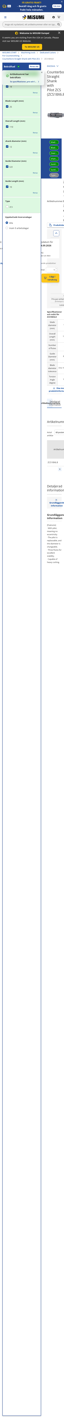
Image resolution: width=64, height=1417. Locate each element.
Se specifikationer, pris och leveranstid (23, 81)
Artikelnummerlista (49, 403)
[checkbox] (22, 86)
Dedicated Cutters (48, 52)
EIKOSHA (51, 66)
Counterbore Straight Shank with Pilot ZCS (21, 58)
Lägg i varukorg (52, 278)
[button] (57, 6)
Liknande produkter (46, 263)
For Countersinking (10, 55)
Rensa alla (34, 66)
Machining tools (28, 52)
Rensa (35, 92)
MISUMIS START (9, 52)
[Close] (59, 32)
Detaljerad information (54, 403)
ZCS (11, 207)
